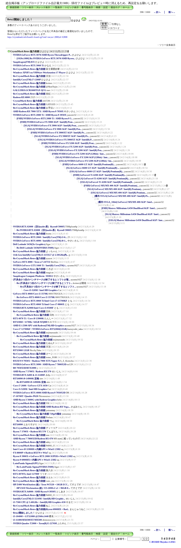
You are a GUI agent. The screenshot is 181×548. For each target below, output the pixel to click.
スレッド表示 (43, 7)
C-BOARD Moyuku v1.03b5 (162, 542)
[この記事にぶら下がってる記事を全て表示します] (11, 56)
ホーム (126, 7)
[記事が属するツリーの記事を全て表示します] (8, 52)
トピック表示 (72, 7)
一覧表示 (57, 7)
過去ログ (115, 7)
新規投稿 (14, 7)
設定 (105, 7)
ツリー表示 (27, 7)
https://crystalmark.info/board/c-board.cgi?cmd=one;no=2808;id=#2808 (37, 37)
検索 (98, 7)
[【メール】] (84, 20)
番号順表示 (87, 7)
